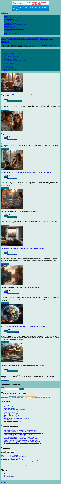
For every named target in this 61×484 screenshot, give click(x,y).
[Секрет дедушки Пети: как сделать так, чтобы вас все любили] (12, 92)
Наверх (3, 12)
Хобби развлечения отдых (11, 33)
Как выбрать (7, 30)
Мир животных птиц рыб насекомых (14, 29)
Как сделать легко (9, 31)
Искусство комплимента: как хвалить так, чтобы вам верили (22, 134)
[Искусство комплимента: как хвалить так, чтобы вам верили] (12, 130)
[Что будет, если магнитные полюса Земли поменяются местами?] (12, 323)
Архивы (3, 452)
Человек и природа (9, 27)
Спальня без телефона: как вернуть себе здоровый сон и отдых (22, 248)
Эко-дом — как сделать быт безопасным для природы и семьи (22, 365)
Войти (5, 473)
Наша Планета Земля (9, 26)
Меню (2, 49)
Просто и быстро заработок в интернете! (12, 458)
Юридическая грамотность (11, 20)
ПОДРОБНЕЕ (4, 110)
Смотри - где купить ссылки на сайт (10, 455)
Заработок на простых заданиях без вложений (13, 456)
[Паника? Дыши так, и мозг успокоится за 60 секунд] (12, 208)
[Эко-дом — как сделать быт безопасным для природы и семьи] (12, 362)
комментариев (9, 476)
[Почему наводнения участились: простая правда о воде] (12, 284)
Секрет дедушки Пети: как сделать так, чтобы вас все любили (22, 95)
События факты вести (10, 23)
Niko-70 (6, 99)
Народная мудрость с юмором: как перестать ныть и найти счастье (22, 441)
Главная (6, 16)
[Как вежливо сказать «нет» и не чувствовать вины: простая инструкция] (12, 169)
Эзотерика (6, 34)
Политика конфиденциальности (12, 17)
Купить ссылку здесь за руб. (30, 461)
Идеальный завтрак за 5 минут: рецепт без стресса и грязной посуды (22, 443)
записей (7, 475)
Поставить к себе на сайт (30, 463)
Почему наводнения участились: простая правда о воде (20, 287)
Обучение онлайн (8, 19)
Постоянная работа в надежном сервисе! (12, 459)
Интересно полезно (9, 21)
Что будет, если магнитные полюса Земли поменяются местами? (23, 326)
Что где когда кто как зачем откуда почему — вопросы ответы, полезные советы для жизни (25, 480)
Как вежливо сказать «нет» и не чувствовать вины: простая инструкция (26, 172)
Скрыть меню (4, 13)
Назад (2, 387)
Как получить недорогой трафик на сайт (12, 453)
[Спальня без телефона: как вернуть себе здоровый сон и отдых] (12, 245)
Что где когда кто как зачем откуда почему (15, 24)
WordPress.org (7, 478)
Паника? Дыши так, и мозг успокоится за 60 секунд (19, 211)
